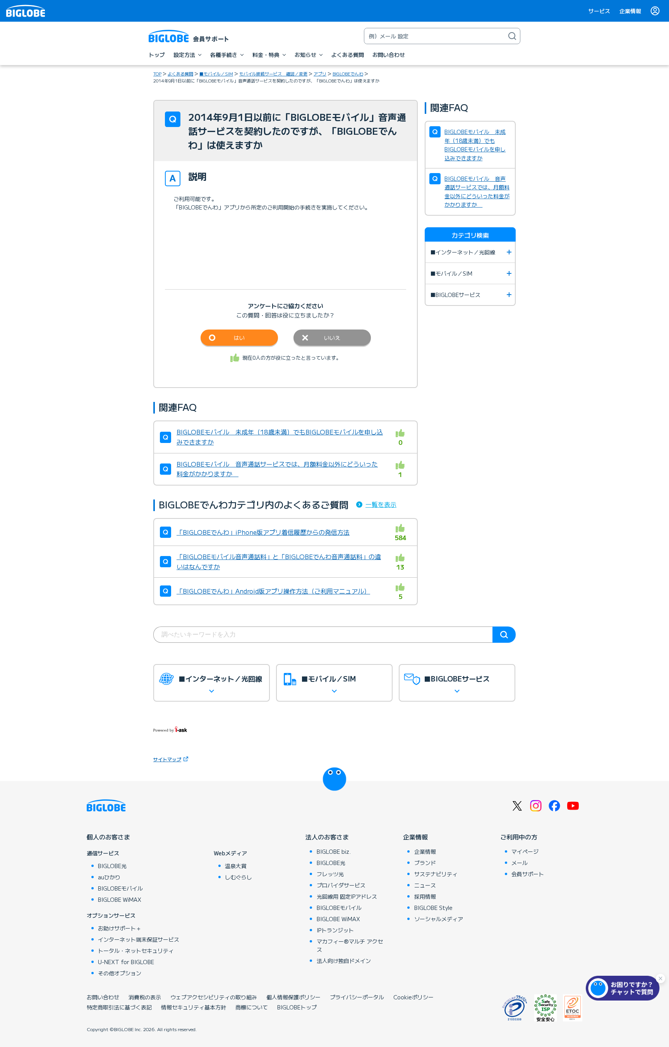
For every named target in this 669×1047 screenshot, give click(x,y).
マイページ (525, 851)
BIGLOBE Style (433, 907)
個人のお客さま (108, 836)
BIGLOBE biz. (334, 851)
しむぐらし (238, 877)
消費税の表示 (145, 997)
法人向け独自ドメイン (344, 961)
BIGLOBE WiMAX (119, 899)
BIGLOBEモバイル (120, 888)
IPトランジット (335, 930)
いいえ (332, 338)
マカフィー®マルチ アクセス (350, 945)
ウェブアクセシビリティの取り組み (213, 997)
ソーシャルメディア (438, 919)
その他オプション (119, 973)
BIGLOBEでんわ (348, 73)
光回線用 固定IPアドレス (347, 896)
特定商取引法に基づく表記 (119, 1007)
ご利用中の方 (518, 836)
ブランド (425, 863)
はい (239, 338)
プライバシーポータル (357, 997)
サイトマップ (167, 759)
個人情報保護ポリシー (293, 997)
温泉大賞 (236, 866)
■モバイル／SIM (216, 73)
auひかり (109, 877)
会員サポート (527, 874)
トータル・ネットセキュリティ (136, 950)
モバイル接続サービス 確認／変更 (273, 73)
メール (519, 863)
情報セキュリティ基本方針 (193, 1007)
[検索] (512, 36)
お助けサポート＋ (119, 928)
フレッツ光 (330, 874)
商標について (251, 1007)
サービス (599, 11)
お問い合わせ (103, 997)
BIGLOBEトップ (297, 1007)
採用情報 (425, 896)
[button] (624, 988)
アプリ (320, 73)
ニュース (425, 885)
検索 (504, 634)
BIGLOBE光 (112, 866)
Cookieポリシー (413, 997)
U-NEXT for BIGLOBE (126, 962)
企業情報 (630, 11)
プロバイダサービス (341, 885)
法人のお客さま (327, 836)
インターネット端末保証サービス (138, 939)
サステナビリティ (436, 874)
